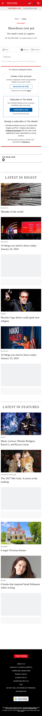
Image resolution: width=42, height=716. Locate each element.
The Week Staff (13, 38)
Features (21, 23)
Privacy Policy (21, 674)
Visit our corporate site (30, 708)
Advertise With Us (21, 681)
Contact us (26, 142)
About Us (21, 664)
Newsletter (36, 49)
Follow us (26, 49)
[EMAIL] (4, 159)
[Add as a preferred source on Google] (21, 698)
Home (17, 19)
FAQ (21, 684)
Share (6, 49)
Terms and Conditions (21, 671)
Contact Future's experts (21, 667)
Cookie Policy (21, 677)
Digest (24, 19)
